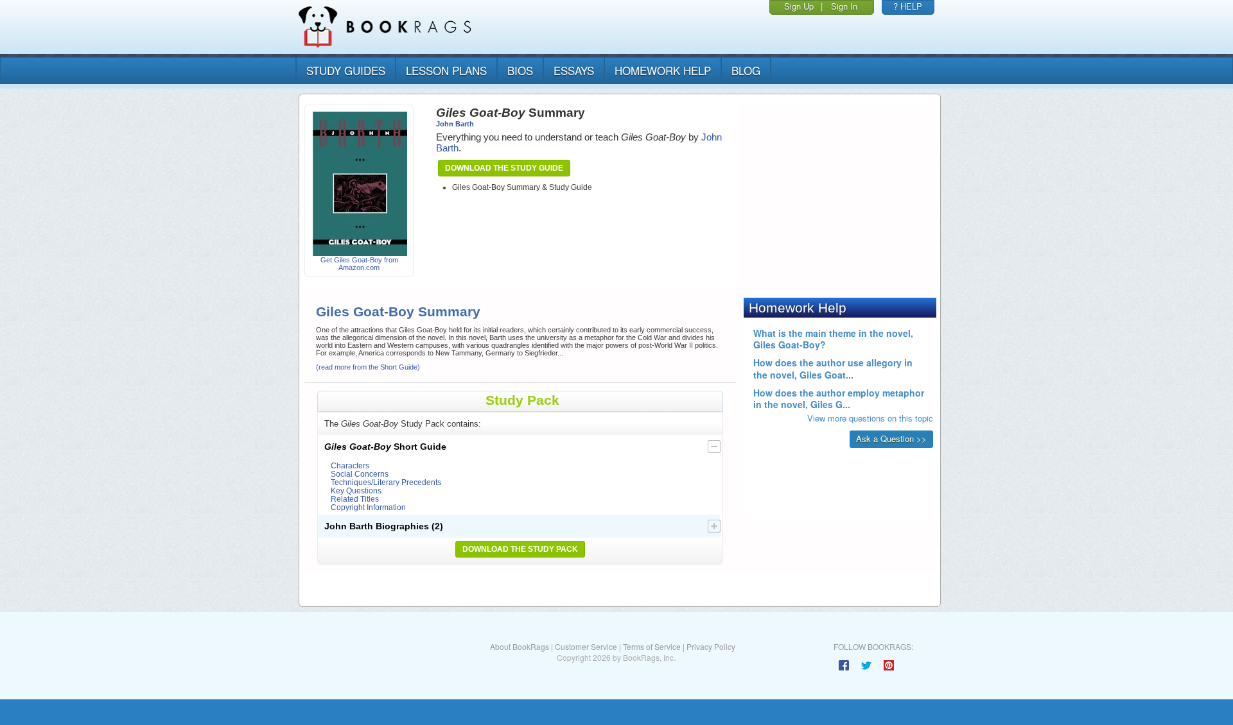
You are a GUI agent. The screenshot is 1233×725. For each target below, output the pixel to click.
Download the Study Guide (504, 168)
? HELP (907, 6)
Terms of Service (652, 646)
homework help (663, 70)
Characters (350, 465)
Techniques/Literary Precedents (386, 482)
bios (520, 70)
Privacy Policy (710, 646)
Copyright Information (368, 507)
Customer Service (586, 646)
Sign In (844, 6)
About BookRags (519, 646)
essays (574, 70)
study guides (345, 70)
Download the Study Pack (520, 549)
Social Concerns (360, 474)
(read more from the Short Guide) (368, 367)
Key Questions (356, 490)
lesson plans (446, 70)
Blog (745, 70)
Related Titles (355, 499)
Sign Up (799, 6)
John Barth (455, 124)
